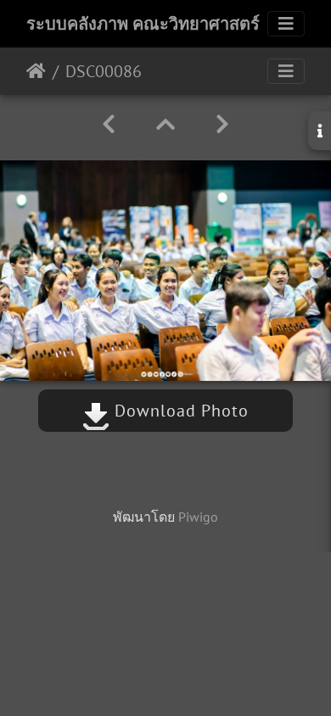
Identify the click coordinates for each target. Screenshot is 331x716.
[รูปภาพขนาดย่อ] (165, 124)
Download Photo (179, 411)
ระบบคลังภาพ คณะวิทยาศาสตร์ (143, 24)
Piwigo (198, 516)
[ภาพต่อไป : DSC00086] (222, 124)
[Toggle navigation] (286, 23)
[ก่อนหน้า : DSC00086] (108, 124)
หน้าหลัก (36, 71)
